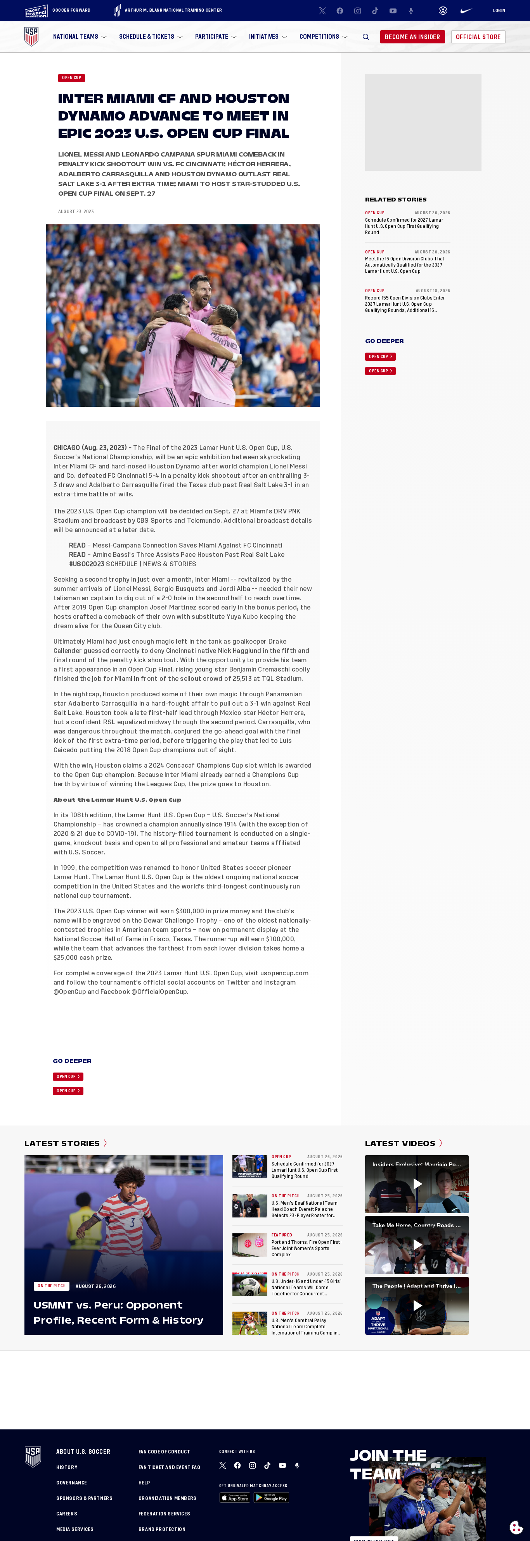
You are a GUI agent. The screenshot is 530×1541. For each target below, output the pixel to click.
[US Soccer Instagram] (357, 10)
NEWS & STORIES (169, 564)
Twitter (237, 983)
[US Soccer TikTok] (375, 10)
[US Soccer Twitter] (322, 10)
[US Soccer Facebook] (340, 10)
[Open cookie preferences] (516, 1527)
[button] (365, 36)
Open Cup (71, 78)
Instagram (279, 983)
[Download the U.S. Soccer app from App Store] (235, 1497)
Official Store (478, 37)
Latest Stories (62, 1143)
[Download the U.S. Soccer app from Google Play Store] (271, 1497)
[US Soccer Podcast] (298, 1465)
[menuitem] (79, 36)
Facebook (114, 992)
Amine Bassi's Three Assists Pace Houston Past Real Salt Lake (188, 555)
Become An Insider (412, 37)
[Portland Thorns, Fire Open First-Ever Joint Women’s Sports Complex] (249, 1245)
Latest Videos (400, 1143)
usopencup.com (283, 973)
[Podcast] (411, 10)
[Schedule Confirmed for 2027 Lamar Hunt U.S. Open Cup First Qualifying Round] (249, 1166)
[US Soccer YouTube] (393, 10)
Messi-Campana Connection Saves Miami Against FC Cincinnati (188, 545)
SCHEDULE (121, 564)
